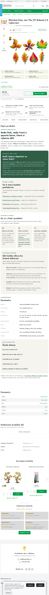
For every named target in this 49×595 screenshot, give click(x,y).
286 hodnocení (42, 29)
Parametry (13, 119)
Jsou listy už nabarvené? (10, 349)
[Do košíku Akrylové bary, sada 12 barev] (42, 491)
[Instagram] (29, 569)
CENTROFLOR (21, 99)
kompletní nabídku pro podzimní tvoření (36, 376)
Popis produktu (5, 119)
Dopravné (3, 1)
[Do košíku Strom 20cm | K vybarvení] (18, 494)
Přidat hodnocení (24, 432)
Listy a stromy (44, 400)
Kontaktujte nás (10, 1)
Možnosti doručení (44, 87)
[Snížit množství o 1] (26, 93)
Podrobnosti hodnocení (27, 25)
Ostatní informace (33, 119)
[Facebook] (26, 569)
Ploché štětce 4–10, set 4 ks (11, 204)
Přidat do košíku (39, 93)
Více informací (4, 82)
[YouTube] (32, 569)
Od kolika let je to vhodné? (11, 359)
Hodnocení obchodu (24, 506)
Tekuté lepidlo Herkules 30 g (11, 208)
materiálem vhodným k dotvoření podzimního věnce (24, 244)
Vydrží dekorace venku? (10, 364)
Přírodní (45, 413)
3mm (46, 410)
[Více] (45, 11)
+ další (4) (3, 50)
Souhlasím (40, 585)
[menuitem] (7, 11)
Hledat (33, 6)
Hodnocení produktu (22, 119)
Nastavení (8, 592)
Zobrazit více (24, 532)
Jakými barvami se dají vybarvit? (12, 354)
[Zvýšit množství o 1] (31, 93)
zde (10, 589)
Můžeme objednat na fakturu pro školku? (15, 369)
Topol (46, 407)
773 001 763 (43, 6)
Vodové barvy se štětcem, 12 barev (13, 196)
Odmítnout (30, 585)
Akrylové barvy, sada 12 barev (11, 200)
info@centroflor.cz (25, 559)
